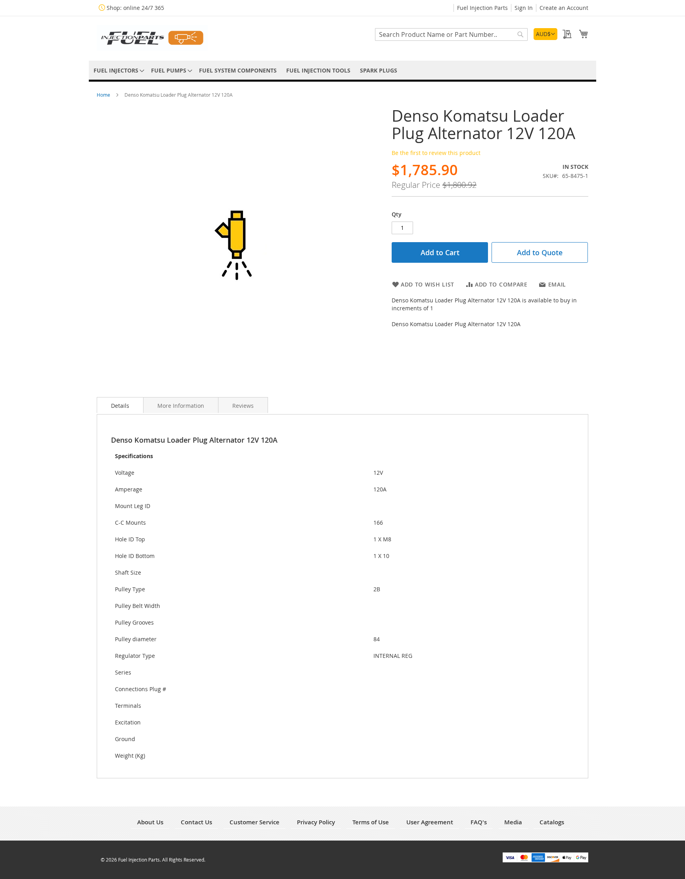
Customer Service (254, 822)
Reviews (243, 405)
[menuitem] (117, 70)
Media (513, 822)
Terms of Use (370, 822)
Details (120, 405)
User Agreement (429, 822)
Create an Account (564, 7)
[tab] (120, 405)
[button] (545, 34)
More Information (180, 405)
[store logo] (152, 38)
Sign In (524, 7)
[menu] (342, 70)
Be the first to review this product (436, 153)
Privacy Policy (316, 822)
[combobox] (451, 34)
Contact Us (196, 822)
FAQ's (479, 822)
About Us (150, 822)
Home (104, 95)
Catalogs (552, 822)
